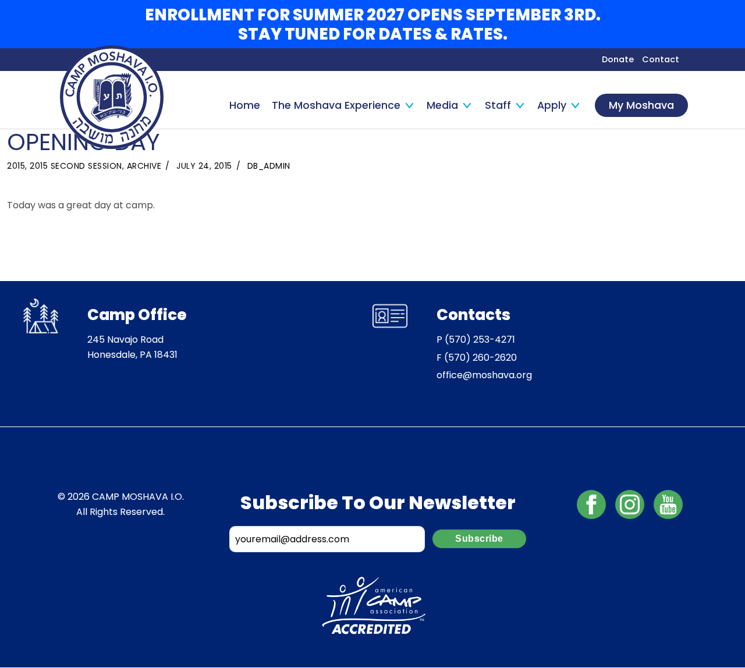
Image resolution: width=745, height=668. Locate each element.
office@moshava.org (484, 375)
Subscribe (479, 538)
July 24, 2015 (204, 166)
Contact (660, 59)
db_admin (268, 166)
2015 (16, 166)
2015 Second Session (76, 166)
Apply (551, 105)
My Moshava (641, 105)
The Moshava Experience (336, 105)
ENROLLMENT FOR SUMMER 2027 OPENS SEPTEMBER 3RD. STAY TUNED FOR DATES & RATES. (373, 24)
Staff (498, 105)
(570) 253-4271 (480, 339)
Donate (618, 59)
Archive (144, 166)
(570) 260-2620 (480, 357)
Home (244, 105)
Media (442, 105)
